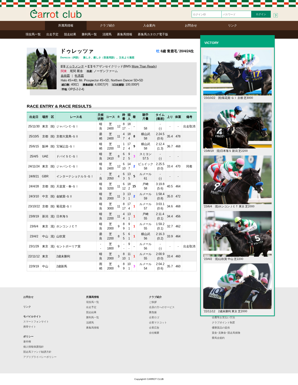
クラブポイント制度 (223, 322)
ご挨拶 (153, 302)
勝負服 (153, 312)
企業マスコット (158, 322)
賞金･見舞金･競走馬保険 (226, 332)
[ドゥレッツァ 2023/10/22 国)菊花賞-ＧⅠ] (237, 93)
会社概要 (154, 332)
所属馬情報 (65, 25)
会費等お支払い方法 (223, 317)
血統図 (65, 75)
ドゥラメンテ (75, 66)
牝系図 (79, 75)
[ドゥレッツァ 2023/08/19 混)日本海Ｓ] (237, 146)
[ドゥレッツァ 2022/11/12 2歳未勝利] (237, 307)
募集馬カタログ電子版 (153, 34)
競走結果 (70, 34)
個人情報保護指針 (33, 346)
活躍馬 (107, 34)
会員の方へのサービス (162, 307)
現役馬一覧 (33, 34)
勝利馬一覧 (89, 34)
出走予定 (52, 34)
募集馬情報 (124, 34)
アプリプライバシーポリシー (40, 356)
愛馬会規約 (218, 337)
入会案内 (149, 25)
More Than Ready (144, 66)
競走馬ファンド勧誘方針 (37, 351)
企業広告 (154, 327)
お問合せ (191, 25)
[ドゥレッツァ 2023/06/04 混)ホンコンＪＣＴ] (237, 202)
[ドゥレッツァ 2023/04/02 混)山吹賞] (237, 254)
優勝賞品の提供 (221, 327)
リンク (232, 25)
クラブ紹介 (107, 25)
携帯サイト (29, 326)
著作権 (27, 341)
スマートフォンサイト (36, 321)
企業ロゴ (154, 317)
